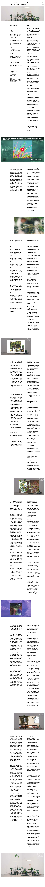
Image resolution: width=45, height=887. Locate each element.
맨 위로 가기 (11, 885)
